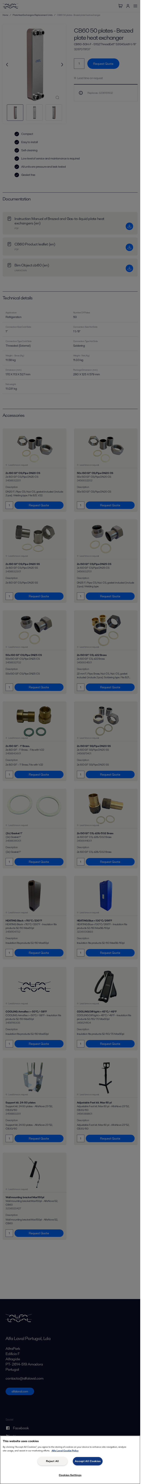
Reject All (52, 1461)
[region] (70, 1460)
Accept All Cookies (88, 1461)
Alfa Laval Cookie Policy (65, 1450)
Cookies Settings (70, 1475)
